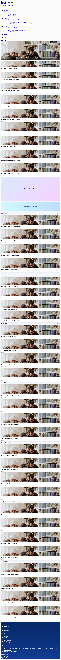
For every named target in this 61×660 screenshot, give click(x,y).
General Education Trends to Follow (10, 574)
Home (5, 7)
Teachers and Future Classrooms (9, 602)
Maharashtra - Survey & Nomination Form (17, 21)
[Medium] (9, 657)
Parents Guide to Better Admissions (10, 79)
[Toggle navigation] (13, 5)
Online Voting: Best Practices (8, 364)
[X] (3, 657)
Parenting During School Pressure (10, 240)
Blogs (5, 17)
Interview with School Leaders (9, 483)
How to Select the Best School (8, 146)
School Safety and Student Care (9, 309)
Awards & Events (8, 9)
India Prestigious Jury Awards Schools (16, 30)
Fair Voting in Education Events (9, 379)
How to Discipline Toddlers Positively (10, 226)
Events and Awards (8, 642)
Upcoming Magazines (12, 14)
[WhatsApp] (7, 40)
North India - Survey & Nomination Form (16, 19)
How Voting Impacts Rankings (9, 336)
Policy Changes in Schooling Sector (10, 617)
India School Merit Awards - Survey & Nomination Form (20, 23)
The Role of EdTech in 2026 (8, 133)
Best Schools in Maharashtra (13, 29)
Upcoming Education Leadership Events (11, 395)
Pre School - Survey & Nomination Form (16, 22)
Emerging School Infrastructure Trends (11, 298)
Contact (5, 34)
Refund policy (7, 630)
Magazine (6, 11)
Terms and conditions (9, 629)
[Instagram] (4, 4)
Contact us (6, 626)
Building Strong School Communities (10, 119)
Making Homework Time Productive (10, 255)
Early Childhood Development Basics (10, 269)
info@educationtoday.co (11, 651)
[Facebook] (1, 4)
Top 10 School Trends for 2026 (9, 68)
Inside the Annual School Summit (9, 410)
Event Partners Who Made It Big (9, 557)
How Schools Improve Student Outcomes (11, 90)
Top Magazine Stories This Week (9, 469)
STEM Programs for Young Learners (10, 160)
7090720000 (8, 650)
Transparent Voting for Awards (9, 350)
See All (58, 93)
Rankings (6, 10)
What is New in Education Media (9, 498)
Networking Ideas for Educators (9, 424)
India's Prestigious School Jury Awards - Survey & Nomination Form (23, 25)
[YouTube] (5, 4)
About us (6, 625)
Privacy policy (7, 627)
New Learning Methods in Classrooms (11, 106)
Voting (5, 26)
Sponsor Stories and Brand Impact (10, 529)
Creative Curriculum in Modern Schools (11, 321)
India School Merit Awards (13, 31)
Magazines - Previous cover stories (15, 13)
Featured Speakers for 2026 (8, 514)
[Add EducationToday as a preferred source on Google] (5, 37)
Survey (5, 18)
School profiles (7, 640)
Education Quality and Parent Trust (10, 173)
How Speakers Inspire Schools (9, 543)
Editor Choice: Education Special (9, 455)
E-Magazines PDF (11, 15)
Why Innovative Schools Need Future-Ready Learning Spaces (21, 58)
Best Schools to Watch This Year (9, 286)
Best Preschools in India (12, 33)
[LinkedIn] (3, 4)
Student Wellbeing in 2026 (8, 588)
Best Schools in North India (13, 27)
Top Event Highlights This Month (9, 438)
